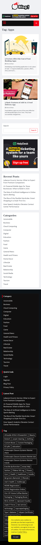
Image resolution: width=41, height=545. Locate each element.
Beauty (32, 435)
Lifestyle (6, 262)
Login (5, 377)
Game (5, 248)
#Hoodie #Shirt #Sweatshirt (15, 435)
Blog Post (7, 384)
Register (6, 380)
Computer (7, 230)
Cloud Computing (10, 226)
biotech (7, 439)
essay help (26, 467)
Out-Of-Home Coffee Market (16, 493)
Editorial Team (10, 64)
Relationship (8, 270)
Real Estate (7, 266)
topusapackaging (22, 508)
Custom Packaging (25, 443)
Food (5, 244)
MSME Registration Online (14, 489)
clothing (30, 439)
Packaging (8, 497)
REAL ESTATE (9, 501)
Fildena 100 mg (18, 470)
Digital (5, 234)
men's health (9, 482)
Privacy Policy (8, 387)
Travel (5, 284)
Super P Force (9, 505)
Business (6, 223)
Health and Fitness (10, 255)
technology (8, 508)
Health (13, 474)
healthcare (22, 474)
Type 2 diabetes (10, 512)
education (16, 447)
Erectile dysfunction (12, 467)
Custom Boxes (9, 443)
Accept (15, 537)
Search (6, 126)
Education (7, 237)
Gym (6, 474)
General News (8, 252)
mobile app (21, 482)
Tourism (6, 281)
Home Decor (8, 259)
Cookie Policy (22, 532)
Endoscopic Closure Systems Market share (18, 451)
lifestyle (25, 478)
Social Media (8, 273)
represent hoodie (23, 501)
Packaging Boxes (21, 497)
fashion (7, 470)
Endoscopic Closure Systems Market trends (18, 461)
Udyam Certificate (26, 512)
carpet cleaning (18, 439)
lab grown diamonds (12, 478)
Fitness (29, 470)
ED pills (7, 447)
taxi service (21, 505)
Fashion (6, 241)
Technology (7, 277)
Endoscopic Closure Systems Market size (20, 457)
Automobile (7, 219)
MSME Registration (11, 486)
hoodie (31, 474)
